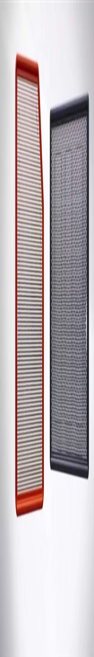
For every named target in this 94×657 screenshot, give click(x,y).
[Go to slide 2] (3, 117)
